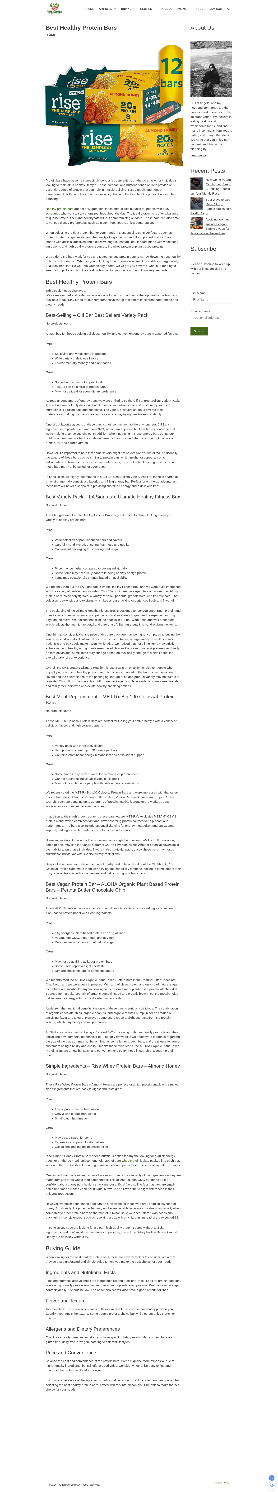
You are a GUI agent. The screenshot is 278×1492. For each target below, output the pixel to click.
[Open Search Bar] (228, 9)
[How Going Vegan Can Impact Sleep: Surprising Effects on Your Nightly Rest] (196, 184)
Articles (105, 9)
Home (90, 9)
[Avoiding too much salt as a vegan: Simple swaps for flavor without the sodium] (196, 224)
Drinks (126, 9)
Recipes (146, 9)
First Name (198, 293)
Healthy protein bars (60, 208)
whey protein (130, 1160)
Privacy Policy (221, 1482)
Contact (216, 9)
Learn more (198, 155)
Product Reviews (174, 9)
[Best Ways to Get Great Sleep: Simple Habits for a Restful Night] (196, 204)
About (200, 9)
